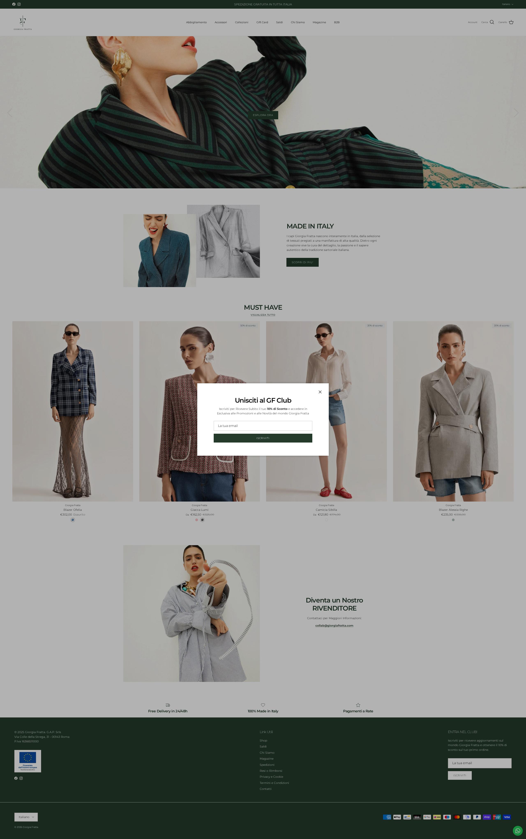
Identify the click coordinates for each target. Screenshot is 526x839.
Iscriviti (263, 438)
